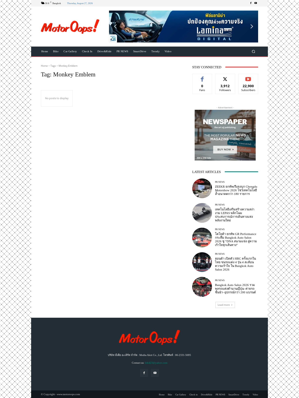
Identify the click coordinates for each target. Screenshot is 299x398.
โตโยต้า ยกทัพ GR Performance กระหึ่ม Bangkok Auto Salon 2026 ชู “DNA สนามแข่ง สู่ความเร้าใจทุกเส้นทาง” (236, 239)
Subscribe (248, 76)
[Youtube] (255, 3)
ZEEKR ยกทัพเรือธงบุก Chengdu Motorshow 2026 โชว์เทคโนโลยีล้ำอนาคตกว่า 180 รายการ (236, 190)
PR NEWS (220, 182)
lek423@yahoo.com (156, 362)
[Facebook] (250, 3)
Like (202, 76)
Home (44, 65)
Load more (224, 305)
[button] (183, 26)
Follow (225, 76)
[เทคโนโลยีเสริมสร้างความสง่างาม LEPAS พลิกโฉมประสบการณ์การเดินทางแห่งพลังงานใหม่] (202, 213)
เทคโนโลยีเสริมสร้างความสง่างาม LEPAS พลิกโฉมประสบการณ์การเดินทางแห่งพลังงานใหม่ (234, 215)
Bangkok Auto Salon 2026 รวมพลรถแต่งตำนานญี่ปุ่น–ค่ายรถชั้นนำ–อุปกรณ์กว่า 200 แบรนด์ (235, 288)
